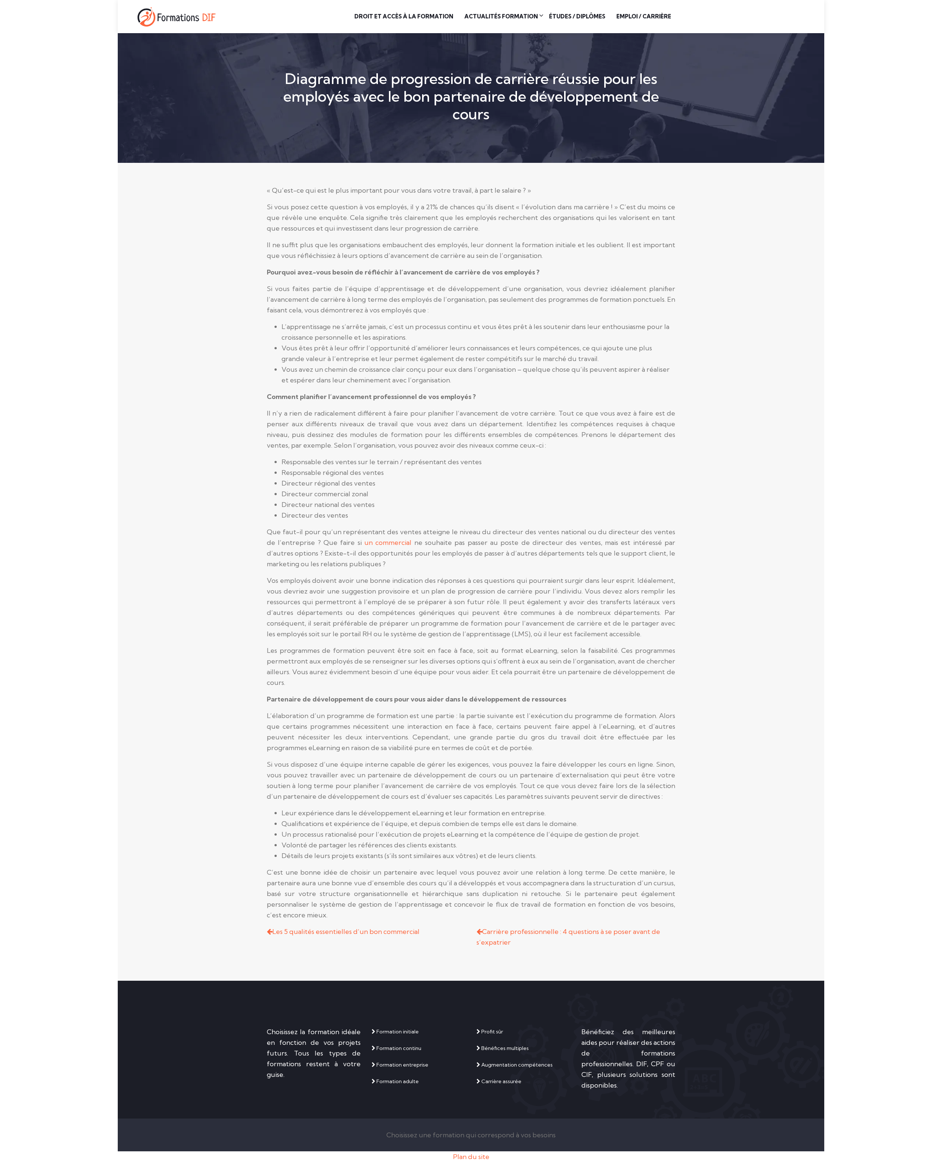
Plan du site (471, 1156)
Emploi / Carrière (643, 16)
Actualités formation (501, 16)
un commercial (387, 542)
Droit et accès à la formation (403, 16)
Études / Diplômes (577, 16)
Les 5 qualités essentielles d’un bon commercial (345, 931)
